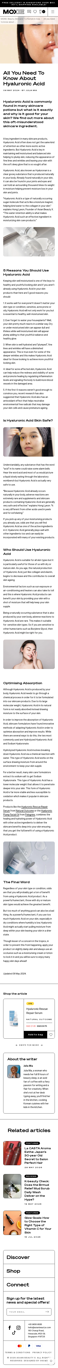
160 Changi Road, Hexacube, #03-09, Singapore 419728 (36, 1333)
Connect (18, 1284)
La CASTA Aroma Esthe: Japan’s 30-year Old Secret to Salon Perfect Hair (37, 1155)
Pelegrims (30, 814)
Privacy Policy (42, 1352)
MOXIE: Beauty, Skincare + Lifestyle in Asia (20, 18)
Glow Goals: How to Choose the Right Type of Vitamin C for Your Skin (37, 1225)
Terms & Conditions (17, 1352)
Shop (13, 1271)
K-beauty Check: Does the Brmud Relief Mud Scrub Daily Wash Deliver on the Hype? (37, 1190)
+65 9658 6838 (35, 1324)
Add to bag (35, 1034)
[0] (40, 12)
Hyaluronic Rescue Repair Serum (37, 1011)
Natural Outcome (25, 810)
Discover (18, 1257)
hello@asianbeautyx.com (39, 1327)
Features (32, 1143)
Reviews (31, 1176)
